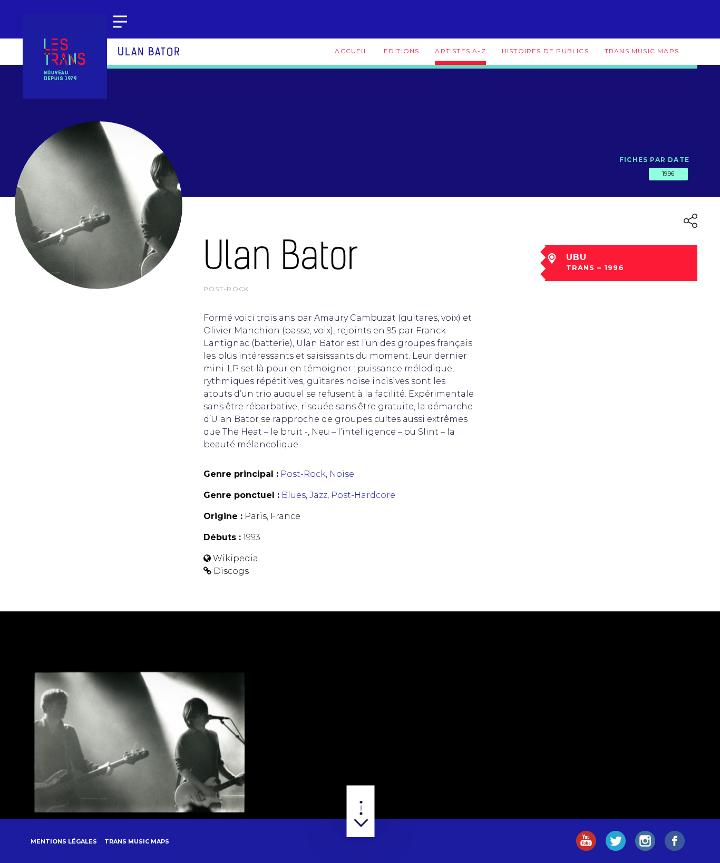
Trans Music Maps (642, 51)
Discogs (231, 571)
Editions (402, 51)
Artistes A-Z (460, 51)
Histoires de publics (545, 51)
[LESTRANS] (65, 56)
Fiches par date (654, 160)
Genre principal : (240, 474)
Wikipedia (235, 558)
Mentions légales (64, 841)
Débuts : (222, 537)
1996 (668, 173)
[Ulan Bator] (139, 742)
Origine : (222, 516)
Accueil (351, 51)
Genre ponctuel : (241, 495)
